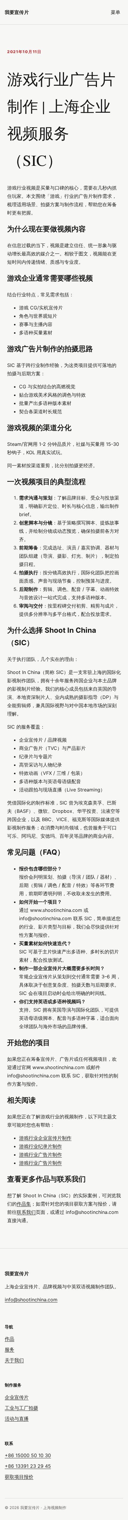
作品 (9, 1339)
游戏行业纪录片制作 (40, 1146)
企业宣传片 (17, 1397)
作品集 (24, 1204)
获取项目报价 (19, 1477)
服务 (9, 1349)
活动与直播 (17, 1419)
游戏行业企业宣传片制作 (45, 1138)
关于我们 (14, 1360)
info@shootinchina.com (31, 1300)
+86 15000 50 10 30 (28, 1455)
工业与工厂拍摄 (21, 1408)
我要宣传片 (17, 12)
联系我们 (26, 1212)
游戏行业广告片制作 (40, 1155)
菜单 (115, 12)
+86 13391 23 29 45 (28, 1466)
